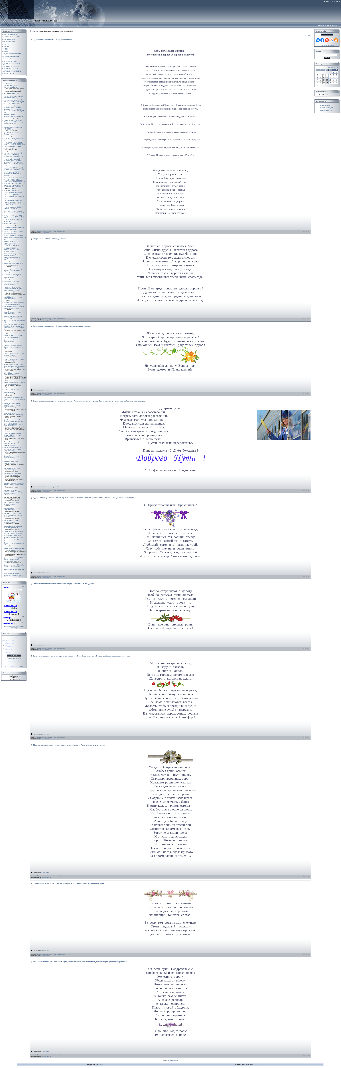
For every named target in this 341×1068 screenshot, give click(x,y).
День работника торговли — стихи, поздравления (13, 474)
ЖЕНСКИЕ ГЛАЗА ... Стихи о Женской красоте (13, 96)
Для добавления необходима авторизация (14, 627)
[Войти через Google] (331, 40)
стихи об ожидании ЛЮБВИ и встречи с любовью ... (13, 207)
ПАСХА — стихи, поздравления (14, 320)
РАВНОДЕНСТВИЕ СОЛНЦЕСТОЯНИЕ (10, 244)
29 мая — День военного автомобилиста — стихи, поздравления (12, 390)
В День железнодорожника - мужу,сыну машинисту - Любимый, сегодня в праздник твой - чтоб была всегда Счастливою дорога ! (84, 498)
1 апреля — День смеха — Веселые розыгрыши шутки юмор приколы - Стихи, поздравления (13, 289)
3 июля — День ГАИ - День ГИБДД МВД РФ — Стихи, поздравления (13, 435)
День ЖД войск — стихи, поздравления (12, 503)
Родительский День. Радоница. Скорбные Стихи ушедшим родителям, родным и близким (14, 326)
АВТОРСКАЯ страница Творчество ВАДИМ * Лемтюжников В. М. (11, 85)
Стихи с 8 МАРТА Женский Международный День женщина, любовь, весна (14, 122)
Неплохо (9, 649)
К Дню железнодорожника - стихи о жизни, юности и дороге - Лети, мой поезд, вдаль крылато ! (70, 745)
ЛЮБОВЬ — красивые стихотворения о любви (12, 191)
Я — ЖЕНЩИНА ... (10, 93)
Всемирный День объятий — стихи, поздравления (13, 264)
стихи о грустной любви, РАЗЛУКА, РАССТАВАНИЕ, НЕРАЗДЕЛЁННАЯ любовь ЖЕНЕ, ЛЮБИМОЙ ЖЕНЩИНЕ (14, 108)
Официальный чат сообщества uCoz (326, 108)
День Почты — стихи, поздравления (11, 462)
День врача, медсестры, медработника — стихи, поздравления (12, 405)
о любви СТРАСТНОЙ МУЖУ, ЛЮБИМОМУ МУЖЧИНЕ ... (14, 168)
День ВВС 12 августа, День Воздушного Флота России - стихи (13, 515)
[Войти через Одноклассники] (336, 40)
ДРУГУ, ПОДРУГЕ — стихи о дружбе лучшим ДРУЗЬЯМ (13, 216)
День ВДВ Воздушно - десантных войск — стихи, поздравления (13, 491)
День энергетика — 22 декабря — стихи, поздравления (14, 565)
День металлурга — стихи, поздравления (13, 469)
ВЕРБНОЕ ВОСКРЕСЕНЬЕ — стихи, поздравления (14, 303)
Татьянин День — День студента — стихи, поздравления (15, 269)
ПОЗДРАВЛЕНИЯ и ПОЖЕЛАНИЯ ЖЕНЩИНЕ (12, 115)
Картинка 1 (46, 390)
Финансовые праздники (11, 573)
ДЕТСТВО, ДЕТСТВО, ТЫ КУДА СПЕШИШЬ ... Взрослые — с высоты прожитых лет (14, 185)
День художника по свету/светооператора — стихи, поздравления (12, 449)
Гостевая (20, 666)
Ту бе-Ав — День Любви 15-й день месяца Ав (13, 139)
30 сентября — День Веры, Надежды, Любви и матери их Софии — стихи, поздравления (14, 537)
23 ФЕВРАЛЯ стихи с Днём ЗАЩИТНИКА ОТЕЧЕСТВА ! (13, 143)
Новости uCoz (325, 105)
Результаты (11, 658)
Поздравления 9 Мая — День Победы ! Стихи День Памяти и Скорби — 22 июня (14, 366)
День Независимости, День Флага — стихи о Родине (13, 420)
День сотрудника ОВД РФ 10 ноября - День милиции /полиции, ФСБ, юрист (13, 559)
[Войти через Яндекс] (327, 40)
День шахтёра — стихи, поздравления (12, 521)
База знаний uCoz (326, 110)
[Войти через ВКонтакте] (318, 40)
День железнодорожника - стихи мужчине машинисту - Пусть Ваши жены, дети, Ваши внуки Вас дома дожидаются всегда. (81, 656)
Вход (55, 20)
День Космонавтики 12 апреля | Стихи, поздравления (14, 307)
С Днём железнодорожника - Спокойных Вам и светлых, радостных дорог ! (63, 326)
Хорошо (9, 646)
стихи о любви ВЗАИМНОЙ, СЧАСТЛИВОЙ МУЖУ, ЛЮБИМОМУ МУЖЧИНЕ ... (13, 155)
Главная (37, 20)
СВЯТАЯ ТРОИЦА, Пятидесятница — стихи (12, 413)
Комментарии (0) (46, 232)
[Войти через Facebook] (322, 40)
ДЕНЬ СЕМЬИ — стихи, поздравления (12, 373)
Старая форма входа (327, 45)
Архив (18, 658)
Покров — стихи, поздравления (14, 543)
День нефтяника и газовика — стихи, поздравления (14, 526)
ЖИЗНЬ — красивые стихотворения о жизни (11, 199)
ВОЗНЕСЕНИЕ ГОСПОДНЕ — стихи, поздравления (14, 336)
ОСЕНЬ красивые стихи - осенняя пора (12, 240)
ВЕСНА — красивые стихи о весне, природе (13, 232)
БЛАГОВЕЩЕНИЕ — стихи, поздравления (13, 297)
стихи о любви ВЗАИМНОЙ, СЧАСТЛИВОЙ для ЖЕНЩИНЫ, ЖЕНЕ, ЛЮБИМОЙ (14, 101)
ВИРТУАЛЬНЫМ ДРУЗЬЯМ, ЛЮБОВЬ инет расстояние (13, 212)
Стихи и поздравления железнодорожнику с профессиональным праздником (63, 584)
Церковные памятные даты (13, 576)
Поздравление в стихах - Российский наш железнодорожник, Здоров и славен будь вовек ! (69, 883)
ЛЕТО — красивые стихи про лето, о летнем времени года (13, 236)
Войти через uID (327, 35)
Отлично (9, 643)
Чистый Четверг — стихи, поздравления (12, 312)
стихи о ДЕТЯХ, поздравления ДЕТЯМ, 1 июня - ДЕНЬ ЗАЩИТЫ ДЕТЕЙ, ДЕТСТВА (14, 179)
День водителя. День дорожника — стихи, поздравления (14, 549)
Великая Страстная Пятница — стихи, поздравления (14, 317)
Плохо (8, 652)
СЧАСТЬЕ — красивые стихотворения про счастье (13, 195)
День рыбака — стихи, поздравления (11, 456)
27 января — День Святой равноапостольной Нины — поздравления (13, 275)
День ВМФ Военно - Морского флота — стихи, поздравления (14, 483)
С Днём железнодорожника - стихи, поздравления (52, 40)
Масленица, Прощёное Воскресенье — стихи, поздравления (11, 283)
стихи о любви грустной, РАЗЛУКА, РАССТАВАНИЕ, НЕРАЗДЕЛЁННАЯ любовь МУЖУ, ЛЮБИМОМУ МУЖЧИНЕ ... (14, 162)
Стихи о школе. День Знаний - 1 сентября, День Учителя (14, 532)
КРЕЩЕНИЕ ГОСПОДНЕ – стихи (15, 258)
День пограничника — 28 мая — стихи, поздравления (14, 383)
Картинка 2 (55, 487)
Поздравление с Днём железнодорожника (49, 239)
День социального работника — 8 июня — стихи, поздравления (14, 398)
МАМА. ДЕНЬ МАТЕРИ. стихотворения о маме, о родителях (12, 173)
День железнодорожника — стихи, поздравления (13, 498)
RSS (335, 25)
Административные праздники (14, 569)
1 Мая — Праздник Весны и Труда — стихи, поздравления (14, 346)
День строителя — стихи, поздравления (12, 509)
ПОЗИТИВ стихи (9, 223)
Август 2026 (332, 67)
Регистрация (47, 20)
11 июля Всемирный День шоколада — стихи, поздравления (12, 443)
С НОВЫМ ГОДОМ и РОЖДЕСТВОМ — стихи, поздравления (12, 249)
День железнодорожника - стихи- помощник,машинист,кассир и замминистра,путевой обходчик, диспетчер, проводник (80, 962)
